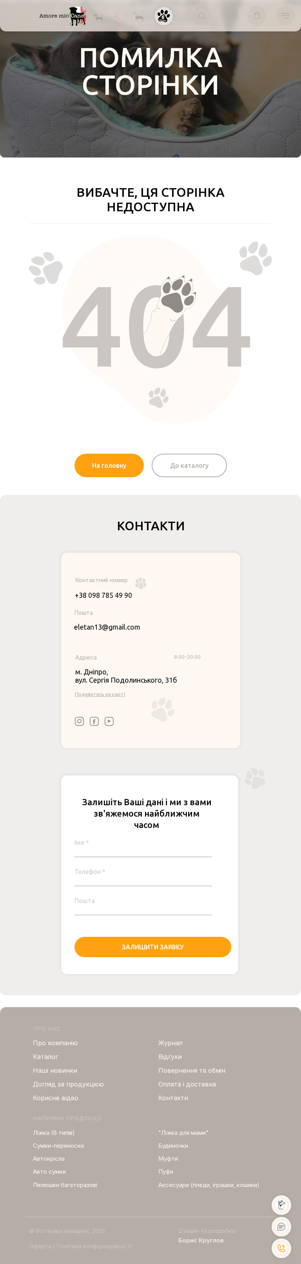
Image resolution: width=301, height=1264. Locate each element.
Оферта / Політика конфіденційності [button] (80, 1246)
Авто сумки (49, 1171)
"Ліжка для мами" (183, 1132)
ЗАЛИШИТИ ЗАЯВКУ (153, 947)
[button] (164, 16)
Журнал (170, 1043)
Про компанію (55, 1043)
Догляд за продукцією (68, 1084)
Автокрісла (49, 1158)
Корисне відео (55, 1098)
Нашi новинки (55, 1070)
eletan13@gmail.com (107, 627)
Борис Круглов (201, 1240)
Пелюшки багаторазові (65, 1185)
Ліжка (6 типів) (54, 1132)
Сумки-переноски (58, 1145)
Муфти (168, 1158)
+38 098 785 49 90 (103, 595)
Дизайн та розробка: (207, 1231)
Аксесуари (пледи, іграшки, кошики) (208, 1185)
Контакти (173, 1098)
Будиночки (173, 1145)
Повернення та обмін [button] (191, 1070)
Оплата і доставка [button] (187, 1084)
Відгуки (170, 1057)
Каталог (45, 1057)
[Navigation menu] (285, 15)
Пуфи (165, 1171)
